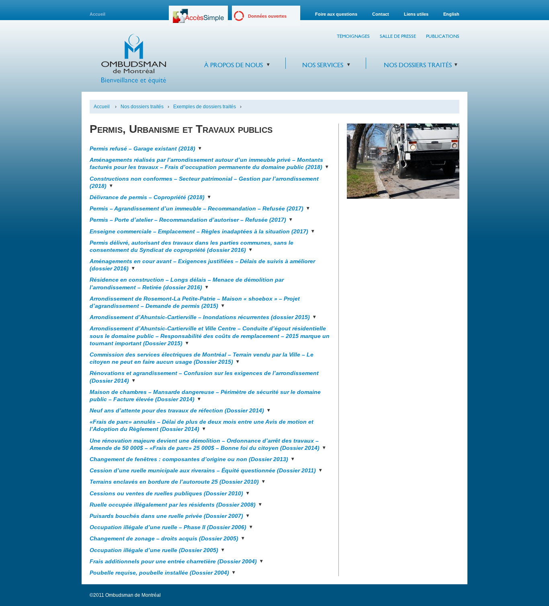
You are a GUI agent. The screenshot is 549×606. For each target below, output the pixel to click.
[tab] (210, 146)
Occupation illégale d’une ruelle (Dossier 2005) (154, 550)
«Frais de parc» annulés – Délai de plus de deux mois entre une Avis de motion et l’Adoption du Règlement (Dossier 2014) (201, 425)
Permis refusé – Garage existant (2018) (142, 148)
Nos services (322, 65)
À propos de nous (233, 65)
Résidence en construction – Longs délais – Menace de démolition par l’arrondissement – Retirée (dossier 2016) (187, 283)
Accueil (97, 14)
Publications (442, 36)
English (451, 14)
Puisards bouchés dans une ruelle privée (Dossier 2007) (166, 516)
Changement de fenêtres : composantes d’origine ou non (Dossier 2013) (189, 459)
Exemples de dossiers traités (204, 106)
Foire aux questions (336, 14)
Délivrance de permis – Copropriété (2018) (147, 197)
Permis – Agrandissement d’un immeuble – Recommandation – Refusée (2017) (196, 208)
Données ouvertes (267, 16)
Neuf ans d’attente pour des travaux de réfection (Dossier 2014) (177, 410)
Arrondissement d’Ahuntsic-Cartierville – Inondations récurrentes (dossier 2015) (200, 317)
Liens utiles (416, 14)
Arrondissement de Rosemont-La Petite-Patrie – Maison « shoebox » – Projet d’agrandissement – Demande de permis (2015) (195, 302)
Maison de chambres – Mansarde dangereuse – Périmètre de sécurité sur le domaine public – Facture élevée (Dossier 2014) (205, 395)
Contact (380, 14)
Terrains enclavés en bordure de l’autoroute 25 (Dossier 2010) (174, 481)
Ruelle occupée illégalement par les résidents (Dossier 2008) (173, 504)
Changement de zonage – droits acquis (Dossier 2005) (164, 538)
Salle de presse (398, 36)
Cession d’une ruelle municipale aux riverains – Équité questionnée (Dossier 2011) (203, 470)
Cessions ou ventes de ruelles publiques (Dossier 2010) (166, 493)
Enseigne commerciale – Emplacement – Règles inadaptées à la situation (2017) (199, 231)
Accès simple (198, 19)
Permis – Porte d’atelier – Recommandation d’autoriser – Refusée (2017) (188, 219)
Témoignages (353, 36)
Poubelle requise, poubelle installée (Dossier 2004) (159, 572)
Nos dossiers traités (418, 65)
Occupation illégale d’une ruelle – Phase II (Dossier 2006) (168, 527)
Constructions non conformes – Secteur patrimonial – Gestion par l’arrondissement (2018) (204, 182)
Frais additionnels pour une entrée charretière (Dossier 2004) (173, 561)
